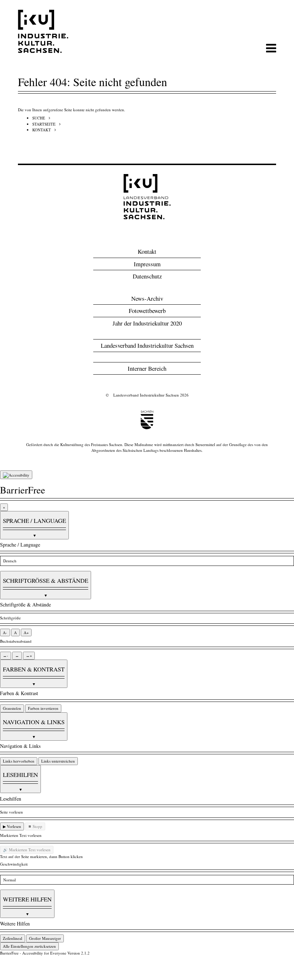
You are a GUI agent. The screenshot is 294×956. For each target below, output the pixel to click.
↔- (5, 655)
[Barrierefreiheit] (16, 474)
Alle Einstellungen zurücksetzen (29, 946)
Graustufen (12, 708)
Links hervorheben (18, 761)
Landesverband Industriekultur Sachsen (147, 345)
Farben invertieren (43, 708)
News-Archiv (147, 298)
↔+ (29, 655)
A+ (26, 632)
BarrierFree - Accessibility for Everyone (33, 953)
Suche (38, 118)
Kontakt (41, 129)
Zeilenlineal (12, 938)
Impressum (147, 264)
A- (5, 632)
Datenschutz (147, 276)
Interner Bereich (147, 368)
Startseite (44, 124)
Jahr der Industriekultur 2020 (147, 323)
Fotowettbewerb (147, 310)
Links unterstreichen (58, 761)
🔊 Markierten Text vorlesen (27, 849)
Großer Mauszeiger (45, 938)
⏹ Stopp (35, 826)
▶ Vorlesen (12, 826)
